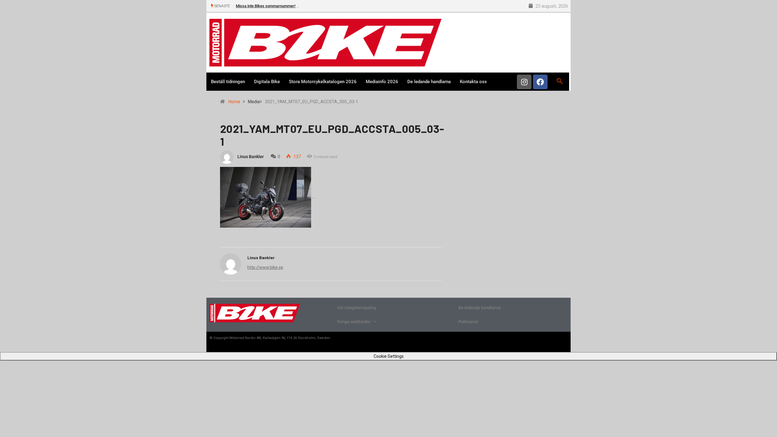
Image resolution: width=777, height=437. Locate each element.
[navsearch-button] (559, 81)
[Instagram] (524, 82)
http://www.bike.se (265, 267)
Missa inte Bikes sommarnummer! (265, 6)
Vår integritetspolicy (356, 307)
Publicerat (468, 321)
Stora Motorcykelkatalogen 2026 (323, 81)
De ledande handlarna (429, 81)
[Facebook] (540, 82)
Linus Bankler (250, 156)
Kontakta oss (473, 81)
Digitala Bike (267, 81)
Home (234, 101)
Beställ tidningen (228, 81)
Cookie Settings (389, 356)
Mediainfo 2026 (382, 81)
